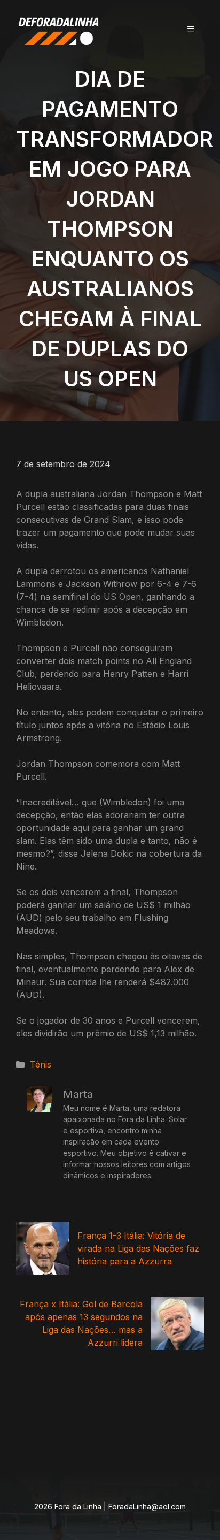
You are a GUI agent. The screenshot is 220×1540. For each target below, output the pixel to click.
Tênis (40, 1064)
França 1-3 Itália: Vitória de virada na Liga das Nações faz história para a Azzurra (138, 1248)
